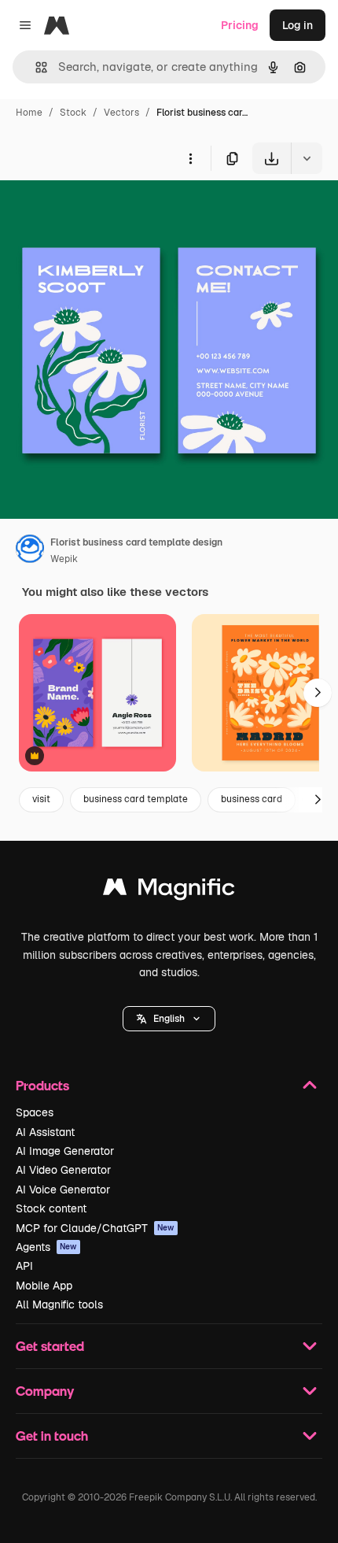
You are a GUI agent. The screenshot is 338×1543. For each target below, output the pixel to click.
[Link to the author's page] (30, 551)
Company (45, 1390)
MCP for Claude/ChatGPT (95, 1228)
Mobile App (44, 1285)
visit (41, 799)
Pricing (240, 25)
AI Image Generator (65, 1151)
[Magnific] (169, 891)
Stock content (51, 1208)
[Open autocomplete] (35, 67)
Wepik (64, 559)
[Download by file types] (306, 158)
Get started (50, 1346)
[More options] (190, 158)
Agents (46, 1247)
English (169, 1018)
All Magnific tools (59, 1304)
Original (101, 210)
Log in (297, 25)
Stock (73, 112)
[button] (169, 1018)
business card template (135, 799)
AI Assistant (45, 1132)
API (24, 1266)
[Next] (317, 693)
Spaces (34, 1112)
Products (42, 1085)
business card (251, 799)
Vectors (121, 112)
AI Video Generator (63, 1170)
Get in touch (52, 1435)
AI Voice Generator (63, 1189)
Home (29, 112)
